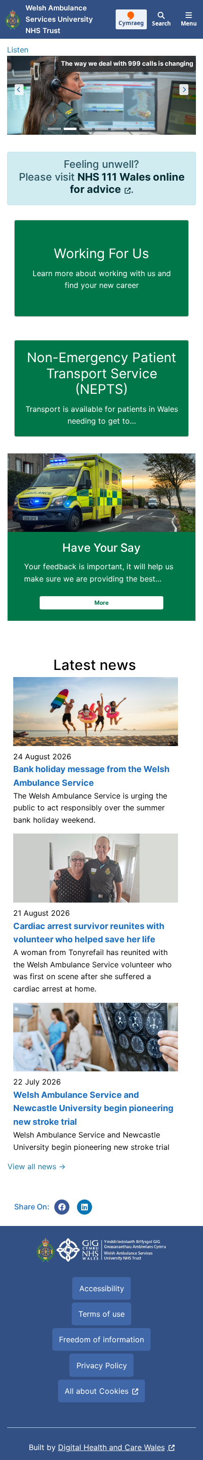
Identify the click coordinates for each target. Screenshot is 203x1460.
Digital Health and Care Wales (111, 1447)
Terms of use (101, 1314)
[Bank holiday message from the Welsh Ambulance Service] (94, 755)
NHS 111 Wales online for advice (127, 183)
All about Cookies (96, 1391)
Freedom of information (101, 1339)
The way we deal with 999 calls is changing (127, 63)
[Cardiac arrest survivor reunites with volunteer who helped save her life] (94, 918)
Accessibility (101, 1288)
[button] (19, 90)
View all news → (37, 1166)
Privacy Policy (101, 1365)
